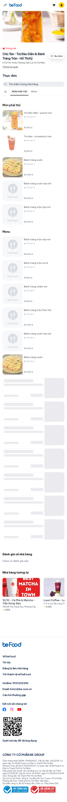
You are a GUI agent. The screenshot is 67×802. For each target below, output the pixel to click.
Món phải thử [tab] (19, 91)
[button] (5, 5)
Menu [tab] (34, 91)
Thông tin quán (10, 66)
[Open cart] (53, 5)
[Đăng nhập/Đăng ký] (62, 5)
